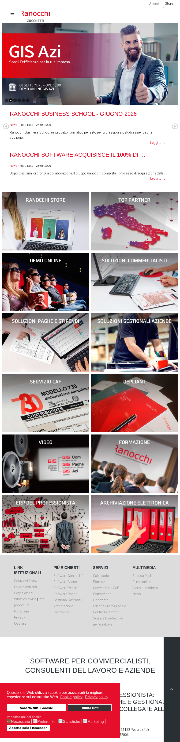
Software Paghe (65, 594)
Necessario (20, 722)
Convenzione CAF (106, 588)
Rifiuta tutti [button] (90, 708)
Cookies (20, 623)
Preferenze (46, 722)
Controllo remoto (106, 612)
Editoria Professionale (109, 606)
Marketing (95, 722)
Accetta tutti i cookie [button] (36, 708)
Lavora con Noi (25, 587)
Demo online (141, 582)
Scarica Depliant (144, 576)
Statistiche (71, 722)
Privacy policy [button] (96, 697)
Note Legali (22, 611)
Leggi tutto (157, 143)
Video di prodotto (145, 588)
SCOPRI (45, 230)
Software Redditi (65, 588)
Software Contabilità (68, 576)
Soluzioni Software (28, 581)
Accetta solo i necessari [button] (28, 728)
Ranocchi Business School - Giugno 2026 (73, 114)
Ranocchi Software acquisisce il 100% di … (78, 155)
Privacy (19, 617)
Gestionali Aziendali (67, 600)
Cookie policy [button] (71, 697)
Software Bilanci (65, 582)
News (13, 125)
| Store (168, 3)
